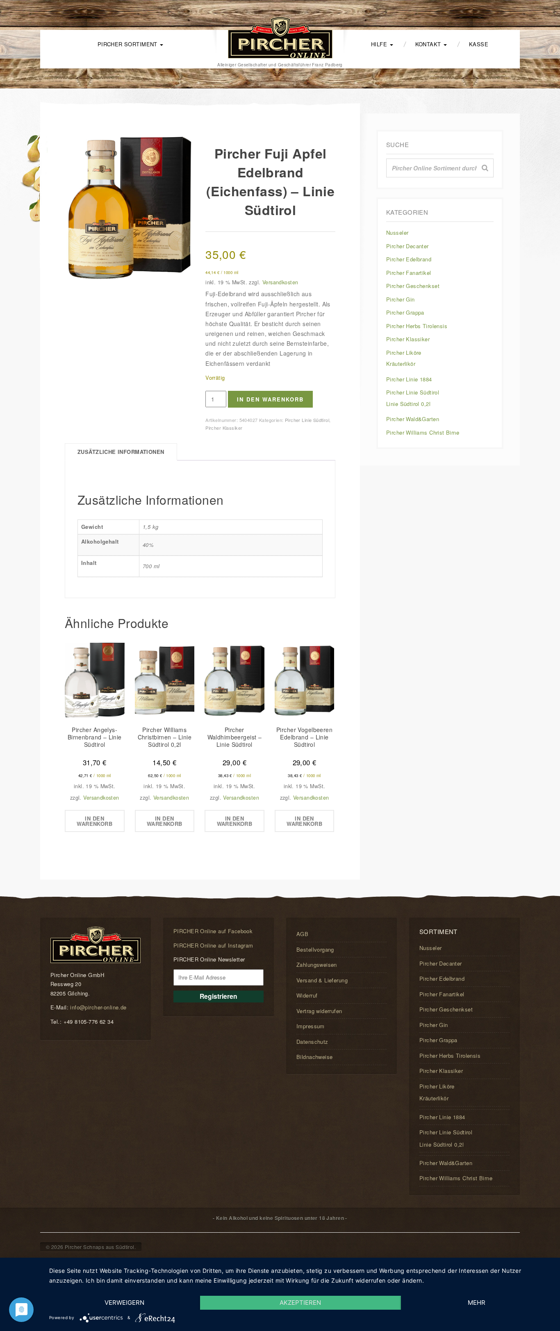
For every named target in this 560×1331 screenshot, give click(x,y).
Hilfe (380, 44)
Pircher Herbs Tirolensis (416, 326)
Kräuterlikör (400, 363)
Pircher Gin (400, 299)
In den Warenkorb (270, 399)
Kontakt (429, 44)
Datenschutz (312, 1041)
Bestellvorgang (315, 949)
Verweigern (124, 1302)
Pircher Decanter (407, 246)
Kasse (478, 44)
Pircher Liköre (403, 352)
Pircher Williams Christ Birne (422, 432)
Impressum (310, 1026)
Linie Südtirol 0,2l (408, 404)
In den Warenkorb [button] (94, 821)
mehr (476, 1302)
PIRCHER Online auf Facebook (213, 931)
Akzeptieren (300, 1302)
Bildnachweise (314, 1057)
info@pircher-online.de (98, 1007)
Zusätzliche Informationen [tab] (120, 452)
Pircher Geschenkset (412, 286)
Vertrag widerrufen (319, 1011)
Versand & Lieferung (322, 980)
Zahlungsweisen (316, 964)
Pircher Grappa (405, 312)
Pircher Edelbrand (408, 259)
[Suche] (485, 168)
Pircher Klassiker (223, 427)
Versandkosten (280, 282)
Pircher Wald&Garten (412, 419)
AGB (302, 934)
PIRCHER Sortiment (128, 44)
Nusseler (397, 232)
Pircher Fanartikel (408, 273)
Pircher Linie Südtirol (307, 420)
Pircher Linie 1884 (409, 379)
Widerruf (306, 995)
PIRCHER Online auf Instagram (213, 945)
